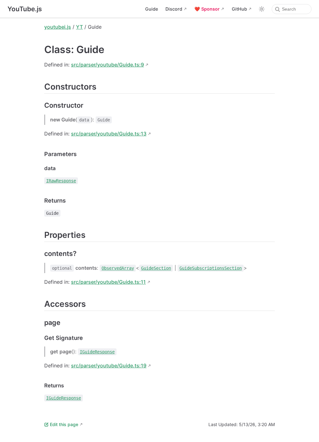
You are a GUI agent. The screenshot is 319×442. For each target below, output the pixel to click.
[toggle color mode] (262, 9)
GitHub (239, 9)
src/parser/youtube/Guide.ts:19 (108, 365)
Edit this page (64, 424)
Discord (173, 9)
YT (79, 27)
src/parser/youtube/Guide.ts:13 (108, 133)
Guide (151, 9)
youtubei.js (57, 27)
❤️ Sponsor (207, 9)
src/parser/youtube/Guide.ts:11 (108, 282)
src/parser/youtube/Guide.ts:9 (107, 64)
